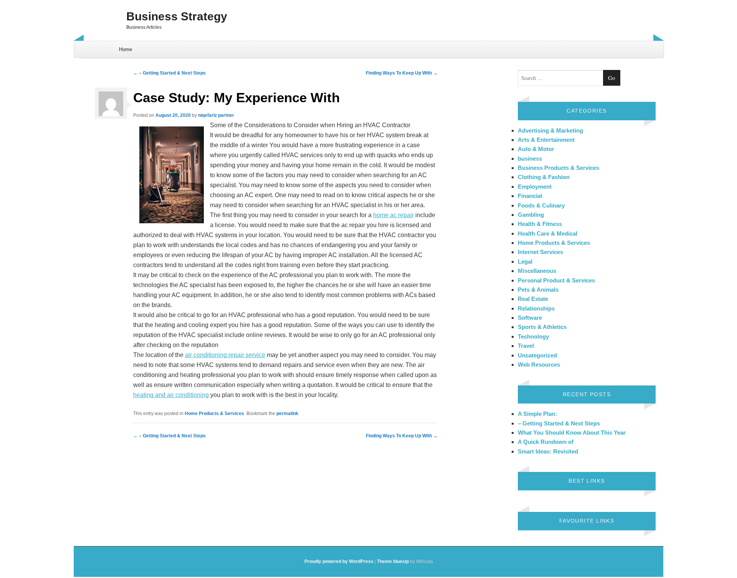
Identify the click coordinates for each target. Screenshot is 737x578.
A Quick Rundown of (545, 441)
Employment (535, 186)
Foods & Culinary (541, 205)
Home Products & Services (214, 413)
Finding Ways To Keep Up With (402, 73)
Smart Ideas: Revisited (548, 451)
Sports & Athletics (542, 327)
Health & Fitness (540, 224)
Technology (533, 336)
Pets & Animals (538, 289)
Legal (525, 261)
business (530, 158)
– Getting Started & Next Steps (169, 73)
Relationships (536, 308)
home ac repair (393, 215)
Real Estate (533, 299)
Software (530, 317)
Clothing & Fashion (544, 177)
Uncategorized (537, 355)
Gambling (531, 214)
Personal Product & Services (556, 280)
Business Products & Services (558, 167)
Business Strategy (176, 16)
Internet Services (540, 252)
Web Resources (539, 364)
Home (125, 49)
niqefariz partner (216, 115)
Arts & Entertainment (546, 139)
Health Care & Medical (547, 233)
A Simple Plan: (537, 413)
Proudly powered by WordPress (338, 561)
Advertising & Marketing (550, 130)
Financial (530, 196)
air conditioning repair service (225, 355)
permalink (287, 413)
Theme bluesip (393, 561)
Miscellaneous (537, 270)
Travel (526, 345)
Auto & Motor (536, 149)
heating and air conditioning (171, 395)
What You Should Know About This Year (572, 432)
